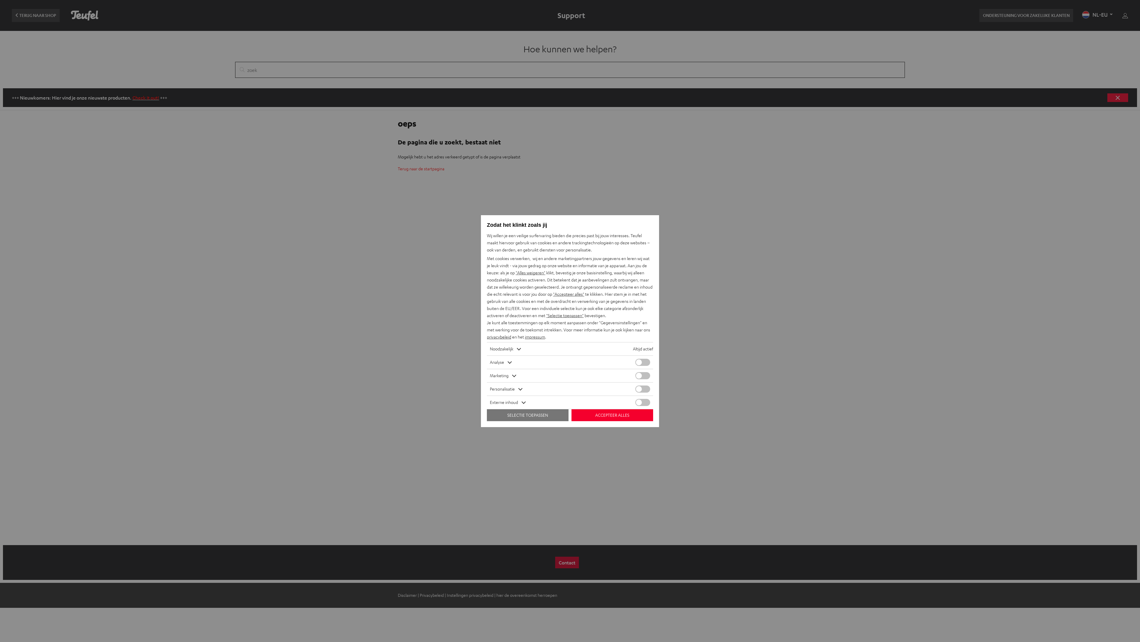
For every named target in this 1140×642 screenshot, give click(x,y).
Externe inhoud (504, 402)
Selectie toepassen (527, 415)
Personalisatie (502, 388)
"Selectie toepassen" (565, 315)
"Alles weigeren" (530, 272)
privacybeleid (499, 336)
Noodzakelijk (501, 348)
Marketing (499, 375)
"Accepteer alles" (568, 294)
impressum (535, 336)
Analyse (497, 362)
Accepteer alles (612, 415)
